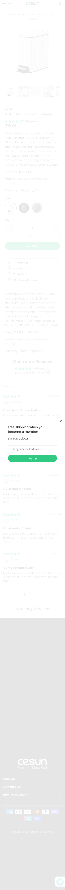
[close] (61, 421)
